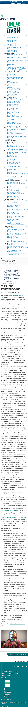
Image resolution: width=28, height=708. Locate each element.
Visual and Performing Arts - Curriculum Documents (12, 273)
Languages (7, 697)
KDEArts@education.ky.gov (17, 624)
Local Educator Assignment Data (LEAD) (16, 136)
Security (6, 690)
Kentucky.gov (5, 706)
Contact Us (7, 694)
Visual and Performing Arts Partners (12, 276)
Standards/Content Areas (9, 260)
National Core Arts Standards (9, 510)
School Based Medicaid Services (15, 118)
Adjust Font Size (5, 678)
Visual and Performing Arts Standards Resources (12, 271)
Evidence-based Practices (13, 213)
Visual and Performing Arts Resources (12, 279)
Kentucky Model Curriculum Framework (12, 517)
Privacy (6, 688)
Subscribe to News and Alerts (18, 654)
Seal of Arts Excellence (11, 281)
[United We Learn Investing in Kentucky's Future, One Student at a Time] (14, 24)
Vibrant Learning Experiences (14, 254)
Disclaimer (7, 691)
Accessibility (7, 692)
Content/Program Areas (8, 261)
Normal (7, 683)
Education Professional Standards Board (16, 129)
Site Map (6, 695)
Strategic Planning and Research (15, 78)
